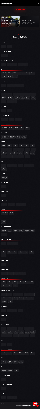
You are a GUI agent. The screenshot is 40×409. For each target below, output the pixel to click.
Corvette (16, 128)
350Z (9, 310)
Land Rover (6, 239)
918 (9, 328)
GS (3, 252)
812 (27, 149)
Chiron (3, 110)
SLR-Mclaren (4, 302)
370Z (14, 310)
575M (9, 149)
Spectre (26, 353)
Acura (4, 42)
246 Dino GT (10, 146)
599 (15, 149)
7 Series (9, 94)
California (33, 149)
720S (26, 282)
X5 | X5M (27, 98)
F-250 (15, 165)
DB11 (3, 64)
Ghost (15, 353)
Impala (21, 128)
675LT (20, 282)
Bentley (5, 81)
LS (26, 252)
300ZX (3, 310)
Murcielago (27, 231)
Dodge (4, 133)
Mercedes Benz (8, 290)
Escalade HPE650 (18, 119)
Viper (24, 137)
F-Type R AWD (4, 204)
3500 (3, 344)
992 (10, 332)
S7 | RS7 (9, 77)
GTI (9, 397)
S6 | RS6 (4, 77)
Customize (18, 405)
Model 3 (10, 362)
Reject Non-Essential (26, 405)
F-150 (9, 165)
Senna (15, 286)
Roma (21, 156)
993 (16, 332)
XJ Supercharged (11, 204)
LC (15, 252)
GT (20, 165)
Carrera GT (4, 335)
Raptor (4, 169)
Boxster (33, 332)
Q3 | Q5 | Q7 (15, 73)
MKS (3, 264)
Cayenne (10, 335)
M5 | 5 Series (4, 98)
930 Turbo (20, 328)
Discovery (9, 243)
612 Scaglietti (21, 149)
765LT (4, 286)
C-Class (9, 294)
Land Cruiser (10, 371)
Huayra (3, 319)
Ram (3, 340)
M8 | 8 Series (16, 98)
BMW (3, 90)
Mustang (31, 165)
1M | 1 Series (4, 94)
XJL (23, 204)
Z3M (9, 101)
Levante (10, 273)
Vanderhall (6, 375)
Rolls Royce (6, 349)
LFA (20, 252)
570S (4, 282)
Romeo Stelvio (4, 55)
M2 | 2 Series (21, 94)
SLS (10, 302)
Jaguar (4, 200)
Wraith (32, 353)
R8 (21, 73)
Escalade (11, 119)
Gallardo (15, 231)
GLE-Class (15, 298)
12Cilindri (3, 146)
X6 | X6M (33, 98)
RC (31, 252)
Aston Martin (7, 60)
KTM (3, 218)
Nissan (4, 306)
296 (15, 146)
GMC (3, 173)
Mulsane (21, 85)
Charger (18, 137)
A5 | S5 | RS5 (4, 73)
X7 (3, 101)
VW (2, 393)
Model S (15, 362)
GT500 (26, 165)
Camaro (10, 128)
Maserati (5, 269)
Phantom (21, 353)
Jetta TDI (14, 397)
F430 (20, 153)
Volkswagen (6, 384)
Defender (3, 243)
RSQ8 (32, 73)
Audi (3, 69)
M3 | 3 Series (27, 94)
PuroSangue (16, 156)
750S (32, 282)
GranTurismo (4, 273)
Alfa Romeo (6, 51)
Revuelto (33, 231)
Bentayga (3, 85)
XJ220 (18, 204)
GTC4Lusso (4, 156)
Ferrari (4, 141)
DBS (9, 64)
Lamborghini (7, 226)
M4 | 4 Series (33, 94)
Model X (21, 362)
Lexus (3, 248)
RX (3, 255)
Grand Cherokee (5, 213)
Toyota (4, 366)
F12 (4, 153)
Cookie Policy (5, 407)
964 (26, 328)
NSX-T (9, 46)
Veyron (9, 110)
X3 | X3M (22, 98)
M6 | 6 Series (10, 98)
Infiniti (4, 191)
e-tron (9, 73)
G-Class (4, 298)
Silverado (27, 128)
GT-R (20, 310)
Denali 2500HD (4, 178)
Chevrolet (6, 124)
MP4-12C (9, 286)
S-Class (26, 298)
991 (4, 332)
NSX (4, 46)
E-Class (32, 294)
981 (31, 328)
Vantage (26, 64)
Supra (16, 371)
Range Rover (15, 243)
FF (32, 153)
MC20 (16, 273)
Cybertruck (4, 362)
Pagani (4, 315)
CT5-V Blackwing (5, 119)
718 (3, 328)
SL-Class (32, 298)
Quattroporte (22, 273)
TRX (9, 344)
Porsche (5, 324)
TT (15, 77)
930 (15, 328)
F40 (15, 153)
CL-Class (15, 294)
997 (27, 332)
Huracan (21, 231)
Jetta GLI (3, 388)
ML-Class (20, 298)
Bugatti (4, 106)
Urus (4, 234)
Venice (3, 379)
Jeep (3, 209)
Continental (10, 85)
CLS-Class (26, 294)
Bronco (3, 165)
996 (21, 332)
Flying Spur (16, 85)
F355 (9, 153)
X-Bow (3, 222)
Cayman (15, 335)
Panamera (26, 335)
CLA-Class (20, 294)
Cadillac (5, 115)
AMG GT (4, 294)
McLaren (5, 278)
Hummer (4, 182)
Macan (21, 335)
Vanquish (20, 64)
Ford (3, 161)
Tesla (4, 358)
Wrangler (11, 213)
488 (4, 149)
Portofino (10, 156)
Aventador (4, 231)
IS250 (9, 252)
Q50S (3, 195)
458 (32, 146)
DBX (15, 64)
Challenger (4, 137)
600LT (9, 282)
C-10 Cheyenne (4, 128)
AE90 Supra (4, 371)
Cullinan (4, 353)
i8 (15, 94)
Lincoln (4, 260)
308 (21, 146)
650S (15, 282)
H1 (3, 186)
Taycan (32, 335)
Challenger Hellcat (11, 137)
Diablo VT (9, 231)
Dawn (9, 353)
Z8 (14, 101)
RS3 (26, 73)
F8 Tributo (26, 153)
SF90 (27, 156)
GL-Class (9, 298)
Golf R (3, 397)
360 (26, 146)
